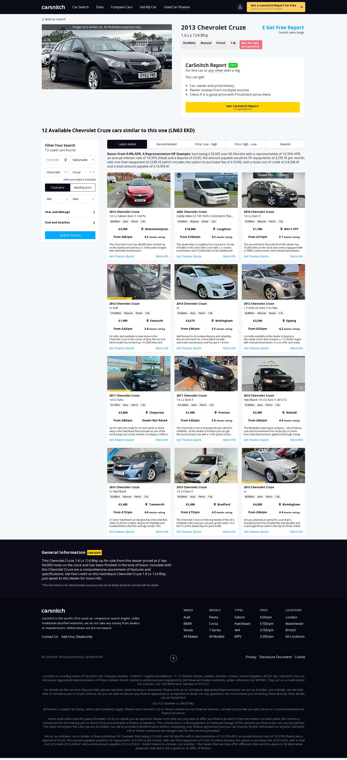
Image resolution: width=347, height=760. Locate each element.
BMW (188, 623)
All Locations (295, 636)
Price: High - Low (246, 144)
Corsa (213, 623)
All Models (217, 636)
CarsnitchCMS (93, 657)
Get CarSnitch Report (242, 107)
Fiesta (213, 617)
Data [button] (99, 7)
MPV (238, 636)
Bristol (291, 630)
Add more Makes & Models (79, 180)
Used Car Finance (177, 7)
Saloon (240, 617)
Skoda (188, 630)
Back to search (55, 19)
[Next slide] (165, 57)
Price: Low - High (206, 144)
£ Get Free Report (283, 27)
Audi (187, 617)
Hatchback (242, 623)
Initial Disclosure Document (143, 690)
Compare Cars (121, 7)
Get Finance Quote (121, 256)
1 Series (215, 630)
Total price (57, 187)
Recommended (167, 144)
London (291, 617)
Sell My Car (148, 7)
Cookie (300, 657)
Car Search (80, 7)
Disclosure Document (275, 657)
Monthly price (83, 187)
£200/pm (267, 636)
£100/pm (267, 623)
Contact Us (50, 637)
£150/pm (267, 630)
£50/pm (266, 617)
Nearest (285, 144)
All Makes (191, 636)
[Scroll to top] (173, 658)
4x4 (237, 630)
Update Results (70, 235)
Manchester (295, 623)
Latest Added (127, 144)
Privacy (251, 657)
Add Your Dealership (76, 637)
